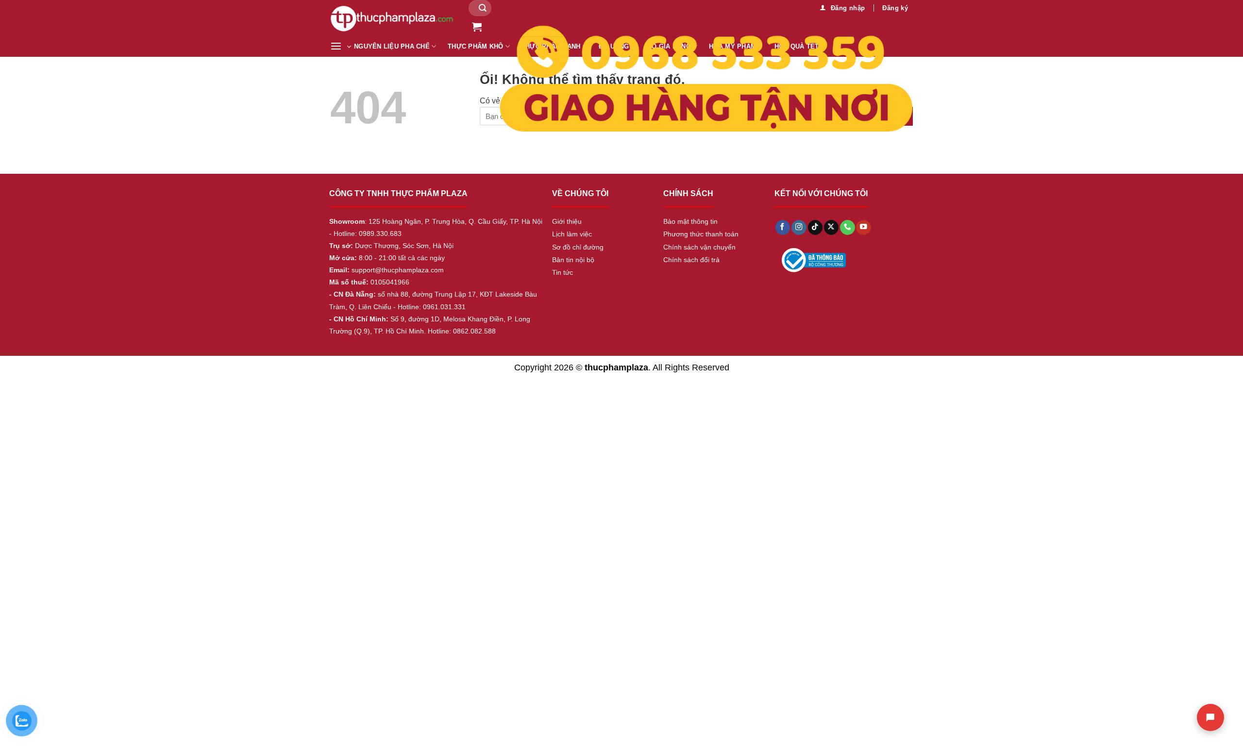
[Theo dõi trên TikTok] (815, 227)
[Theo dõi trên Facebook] (782, 227)
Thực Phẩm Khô (475, 46)
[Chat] (1210, 717)
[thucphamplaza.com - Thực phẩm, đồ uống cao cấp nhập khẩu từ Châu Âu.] (392, 18)
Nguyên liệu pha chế (392, 46)
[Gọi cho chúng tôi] (847, 227)
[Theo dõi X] (831, 227)
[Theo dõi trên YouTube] (863, 227)
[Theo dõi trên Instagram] (798, 227)
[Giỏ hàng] (477, 26)
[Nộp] (482, 8)
